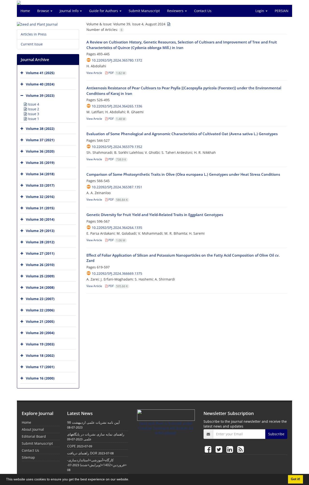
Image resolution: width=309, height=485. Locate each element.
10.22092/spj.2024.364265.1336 (117, 106)
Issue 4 (33, 104)
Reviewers (175, 10)
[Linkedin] (230, 449)
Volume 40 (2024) (40, 84)
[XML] (168, 24)
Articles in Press (34, 34)
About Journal (33, 429)
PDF (116, 73)
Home (25, 10)
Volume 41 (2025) (40, 72)
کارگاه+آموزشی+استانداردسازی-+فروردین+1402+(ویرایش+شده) (97, 462)
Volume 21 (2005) (40, 321)
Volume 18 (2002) (40, 355)
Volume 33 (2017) (40, 185)
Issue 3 (33, 114)
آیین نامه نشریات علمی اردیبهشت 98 (93, 422)
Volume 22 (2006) (40, 310)
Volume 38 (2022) (40, 128)
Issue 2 (33, 109)
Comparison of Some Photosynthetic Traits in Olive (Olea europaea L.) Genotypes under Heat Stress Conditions (183, 174)
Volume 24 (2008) (40, 287)
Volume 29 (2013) (40, 230)
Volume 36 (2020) (40, 151)
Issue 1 (33, 118)
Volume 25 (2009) (40, 276)
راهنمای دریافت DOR (82, 453)
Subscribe (276, 434)
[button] (131, 480)
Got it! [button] (295, 479)
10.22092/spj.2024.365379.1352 (117, 146)
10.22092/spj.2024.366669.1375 (117, 273)
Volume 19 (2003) (40, 344)
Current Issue (32, 44)
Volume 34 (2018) (40, 174)
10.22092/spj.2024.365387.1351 (117, 187)
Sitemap (28, 457)
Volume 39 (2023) (40, 95)
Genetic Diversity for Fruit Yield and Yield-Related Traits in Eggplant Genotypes (154, 214)
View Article (94, 73)
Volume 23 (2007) (40, 298)
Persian (281, 10)
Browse (43, 10)
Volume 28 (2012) (40, 242)
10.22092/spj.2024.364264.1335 (117, 227)
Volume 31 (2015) (40, 208)
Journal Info (69, 10)
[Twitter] (219, 449)
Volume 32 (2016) (40, 196)
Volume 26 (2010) (40, 264)
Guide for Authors (104, 10)
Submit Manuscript (144, 10)
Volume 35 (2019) (40, 162)
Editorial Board (34, 436)
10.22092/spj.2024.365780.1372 (117, 60)
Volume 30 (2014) (40, 219)
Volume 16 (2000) (40, 378)
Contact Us (202, 10)
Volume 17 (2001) (40, 367)
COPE (71, 446)
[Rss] (240, 449)
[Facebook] (209, 449)
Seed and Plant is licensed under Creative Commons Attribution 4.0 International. (166, 428)
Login (260, 10)
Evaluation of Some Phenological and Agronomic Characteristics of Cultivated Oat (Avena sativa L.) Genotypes (182, 133)
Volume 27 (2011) (40, 253)
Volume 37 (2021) (40, 140)
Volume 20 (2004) (40, 332)
